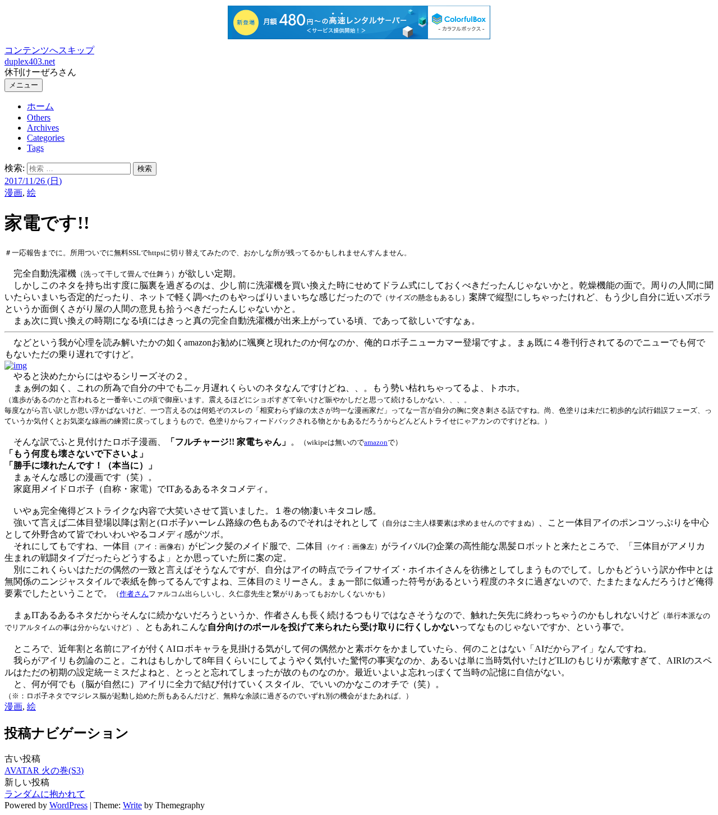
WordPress (68, 805)
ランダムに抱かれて (44, 794)
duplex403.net (29, 61)
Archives (43, 127)
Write (132, 805)
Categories (46, 137)
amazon (376, 442)
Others (38, 117)
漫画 (13, 192)
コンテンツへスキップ (49, 50)
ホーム (40, 106)
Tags (35, 148)
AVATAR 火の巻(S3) (44, 770)
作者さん (134, 594)
